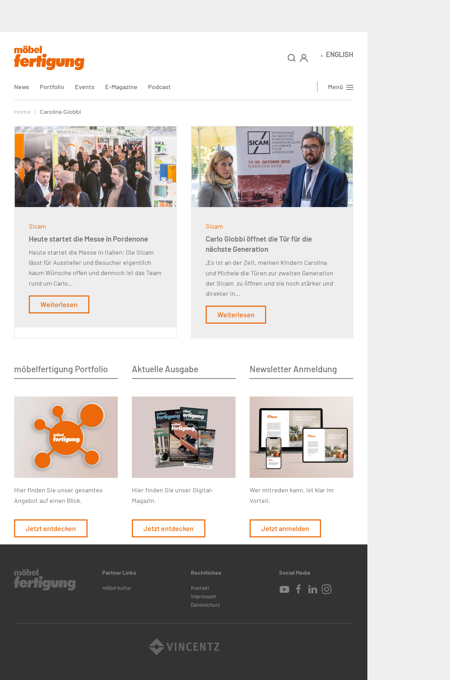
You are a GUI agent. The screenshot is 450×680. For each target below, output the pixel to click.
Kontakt (200, 588)
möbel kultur (116, 588)
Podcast (159, 87)
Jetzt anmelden (285, 528)
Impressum (203, 596)
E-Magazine (121, 87)
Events (85, 87)
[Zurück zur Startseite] (49, 58)
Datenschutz (205, 604)
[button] (291, 58)
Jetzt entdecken (51, 528)
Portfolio (52, 87)
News (21, 87)
